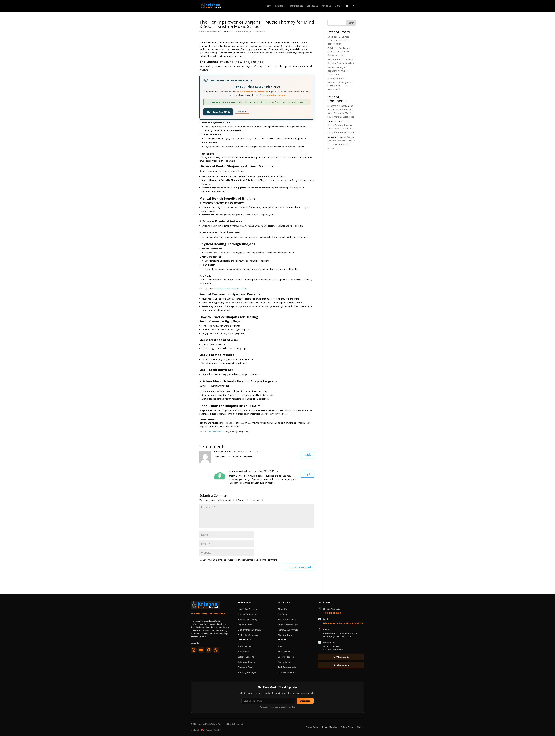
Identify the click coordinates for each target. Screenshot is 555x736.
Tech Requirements (287, 667)
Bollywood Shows (246, 662)
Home (268, 6)
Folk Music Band (245, 646)
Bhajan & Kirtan (245, 624)
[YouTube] (201, 650)
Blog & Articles (285, 635)
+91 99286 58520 (332, 613)
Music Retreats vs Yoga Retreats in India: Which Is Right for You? (339, 40)
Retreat (279, 6)
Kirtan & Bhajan (243, 31)
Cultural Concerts (246, 657)
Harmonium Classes (247, 609)
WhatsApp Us (342, 657)
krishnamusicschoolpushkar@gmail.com (343, 623)
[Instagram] (194, 650)
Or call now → (242, 111)
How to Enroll (284, 651)
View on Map (343, 665)
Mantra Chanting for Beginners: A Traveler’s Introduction (338, 71)
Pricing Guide (284, 662)
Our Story (282, 614)
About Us (326, 6)
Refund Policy (347, 727)
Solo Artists (243, 651)
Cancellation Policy (287, 672)
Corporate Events (246, 667)
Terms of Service (329, 727)
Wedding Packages (247, 672)
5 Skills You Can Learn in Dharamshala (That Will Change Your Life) (339, 51)
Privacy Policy (312, 727)
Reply (307, 455)
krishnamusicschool (211, 31)
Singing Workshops (247, 614)
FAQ (280, 646)
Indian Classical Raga (248, 619)
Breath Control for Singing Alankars (230, 288)
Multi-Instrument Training (250, 630)
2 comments (259, 31)
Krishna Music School (213, 431)
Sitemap (360, 727)
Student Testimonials (288, 624)
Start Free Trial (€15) (218, 111)
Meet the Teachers (287, 619)
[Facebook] (209, 650)
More (337, 6)
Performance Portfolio (288, 630)
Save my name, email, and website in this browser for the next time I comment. (240, 559)
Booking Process (286, 657)
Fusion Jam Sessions (248, 635)
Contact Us (312, 6)
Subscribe (305, 701)
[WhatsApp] (216, 650)
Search (351, 22)
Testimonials (296, 6)
